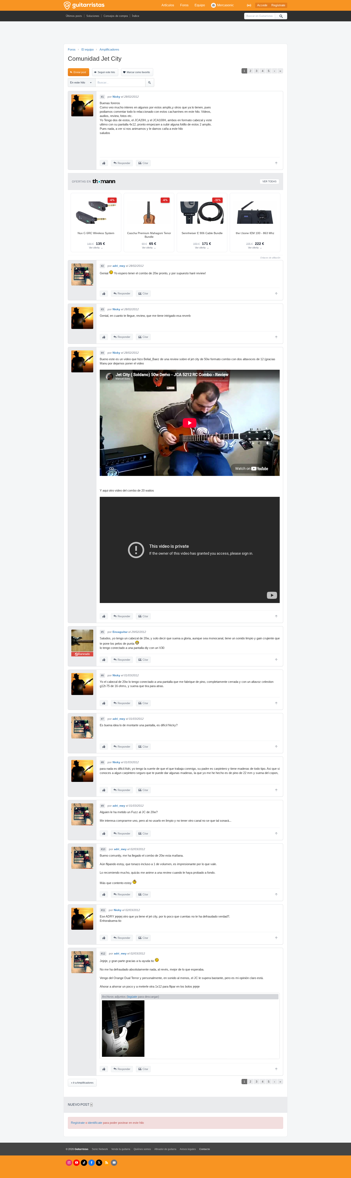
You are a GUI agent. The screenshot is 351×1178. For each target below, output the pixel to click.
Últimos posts (74, 15)
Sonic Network (100, 1149)
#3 (102, 309)
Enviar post (80, 72)
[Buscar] (281, 16)
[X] (99, 1163)
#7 (102, 719)
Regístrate (278, 5)
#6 (102, 675)
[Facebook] (91, 1163)
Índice (135, 15)
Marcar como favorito (138, 72)
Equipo (200, 5)
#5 (102, 632)
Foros (184, 5)
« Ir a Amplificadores (82, 1082)
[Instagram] (69, 1163)
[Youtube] (76, 1163)
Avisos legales (188, 1149)
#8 (102, 762)
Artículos (167, 5)
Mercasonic (225, 5)
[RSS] (106, 1163)
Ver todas (269, 181)
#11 (103, 910)
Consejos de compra (116, 15)
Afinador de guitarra (165, 1149)
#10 (103, 849)
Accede (262, 5)
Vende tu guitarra (120, 1149)
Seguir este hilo (106, 72)
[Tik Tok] (84, 1163)
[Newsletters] (114, 1163)
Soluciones (92, 15)
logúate (132, 996)
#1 (102, 96)
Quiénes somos (142, 1149)
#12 (103, 953)
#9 (102, 805)
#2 (102, 266)
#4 (102, 352)
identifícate (95, 1122)
